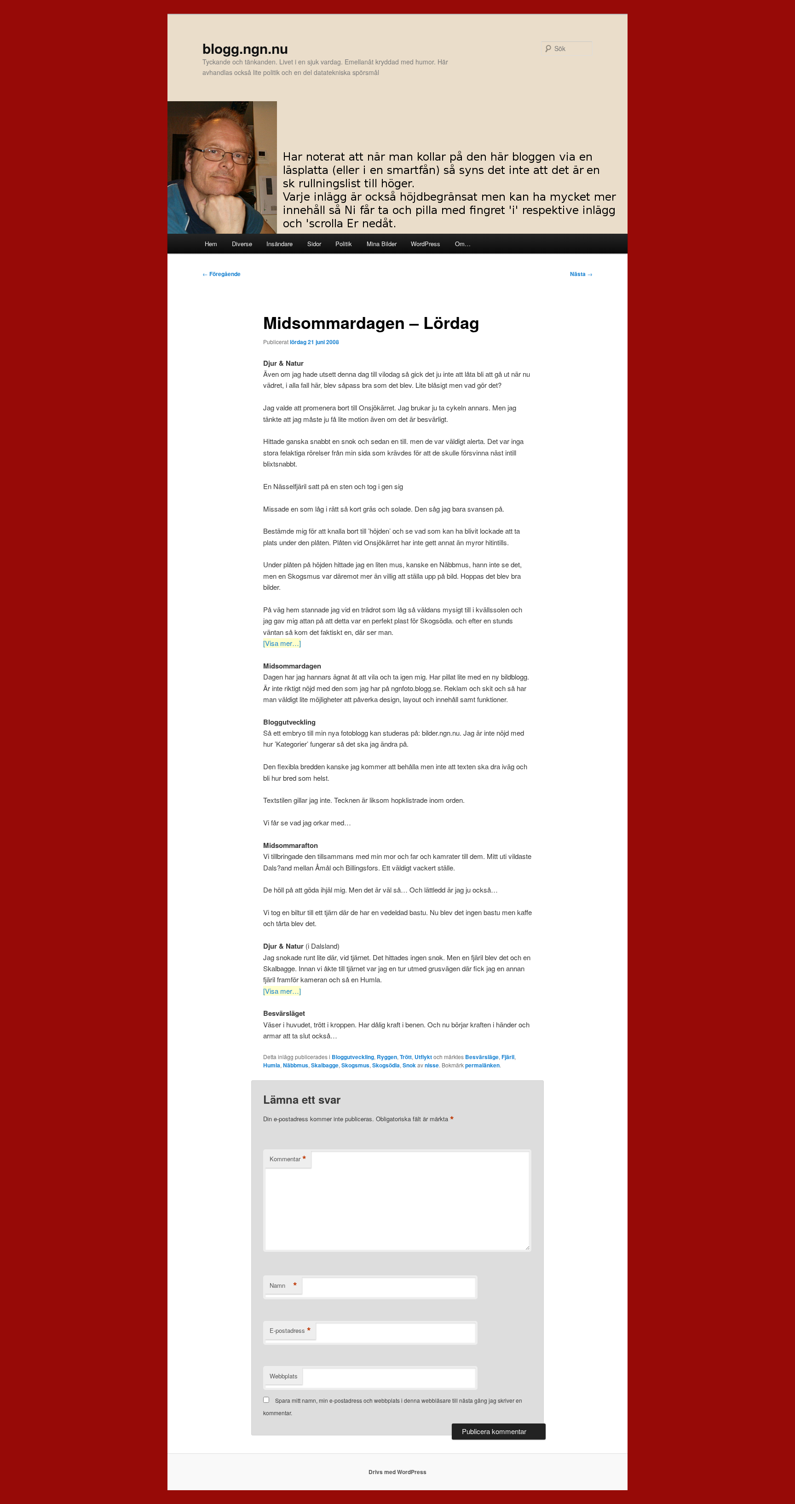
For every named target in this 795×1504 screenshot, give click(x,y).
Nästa (581, 274)
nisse (432, 1065)
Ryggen (387, 1057)
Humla (271, 1065)
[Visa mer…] (282, 643)
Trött (406, 1057)
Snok (409, 1065)
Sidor (314, 243)
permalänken (482, 1065)
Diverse (242, 243)
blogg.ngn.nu (245, 48)
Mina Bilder (382, 243)
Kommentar (288, 1159)
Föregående (221, 274)
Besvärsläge (482, 1057)
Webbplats (284, 1375)
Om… (463, 243)
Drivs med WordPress (397, 1472)
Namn (283, 1285)
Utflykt (423, 1057)
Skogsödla (386, 1065)
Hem (211, 243)
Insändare (279, 243)
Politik (343, 243)
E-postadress (290, 1330)
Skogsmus (355, 1065)
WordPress (425, 243)
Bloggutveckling (353, 1057)
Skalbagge (325, 1065)
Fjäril (507, 1057)
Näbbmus (295, 1065)
